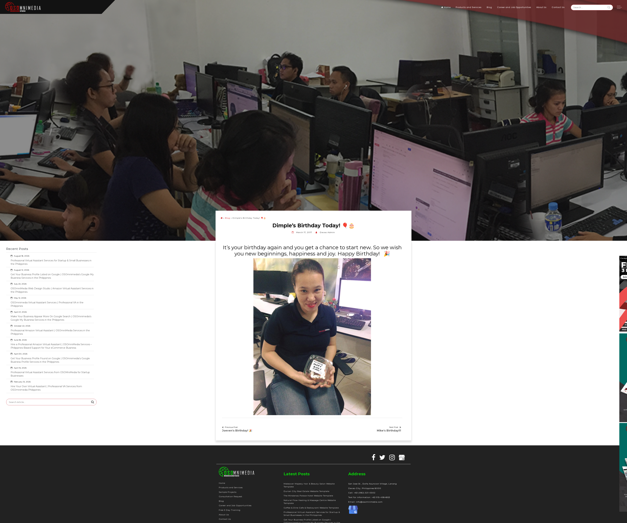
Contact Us (558, 7)
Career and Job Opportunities (514, 7)
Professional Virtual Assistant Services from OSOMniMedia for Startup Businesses (50, 374)
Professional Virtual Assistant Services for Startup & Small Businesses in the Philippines (51, 262)
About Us (541, 7)
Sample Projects (227, 492)
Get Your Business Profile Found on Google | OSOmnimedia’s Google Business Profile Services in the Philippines (50, 360)
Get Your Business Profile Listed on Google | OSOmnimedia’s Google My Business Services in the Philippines (52, 276)
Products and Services (469, 7)
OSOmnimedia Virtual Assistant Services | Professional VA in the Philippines (47, 304)
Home (447, 7)
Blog (489, 7)
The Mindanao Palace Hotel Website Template (308, 495)
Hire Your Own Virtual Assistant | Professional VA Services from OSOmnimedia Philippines (46, 388)
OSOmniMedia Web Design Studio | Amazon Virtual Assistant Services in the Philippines (52, 290)
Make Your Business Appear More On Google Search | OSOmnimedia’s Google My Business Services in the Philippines (51, 318)
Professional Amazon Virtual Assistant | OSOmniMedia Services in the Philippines (50, 332)
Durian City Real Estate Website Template (306, 491)
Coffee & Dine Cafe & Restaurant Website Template (311, 507)
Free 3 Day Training (229, 510)
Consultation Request (230, 496)
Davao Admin (327, 232)
